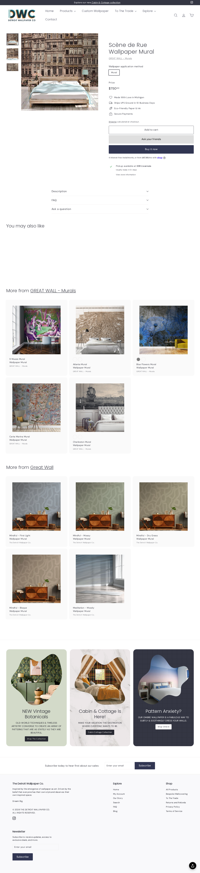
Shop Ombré (164, 726)
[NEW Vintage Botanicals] (36, 679)
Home (49, 11)
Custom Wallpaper (95, 11)
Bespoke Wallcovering (177, 794)
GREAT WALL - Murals (120, 58)
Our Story (118, 798)
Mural (114, 72)
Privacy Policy (173, 806)
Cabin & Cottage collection (105, 2)
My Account (119, 794)
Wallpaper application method (126, 66)
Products (66, 11)
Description (59, 191)
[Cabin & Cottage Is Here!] (100, 679)
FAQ (54, 200)
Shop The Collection (36, 739)
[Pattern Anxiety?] (163, 679)
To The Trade (124, 11)
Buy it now (151, 149)
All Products (172, 789)
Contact (51, 19)
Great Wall (41, 467)
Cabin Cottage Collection (100, 732)
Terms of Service (174, 811)
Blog (115, 811)
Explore (148, 11)
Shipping (113, 122)
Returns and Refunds (176, 802)
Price (112, 82)
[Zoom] (59, 71)
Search (116, 802)
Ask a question (61, 209)
